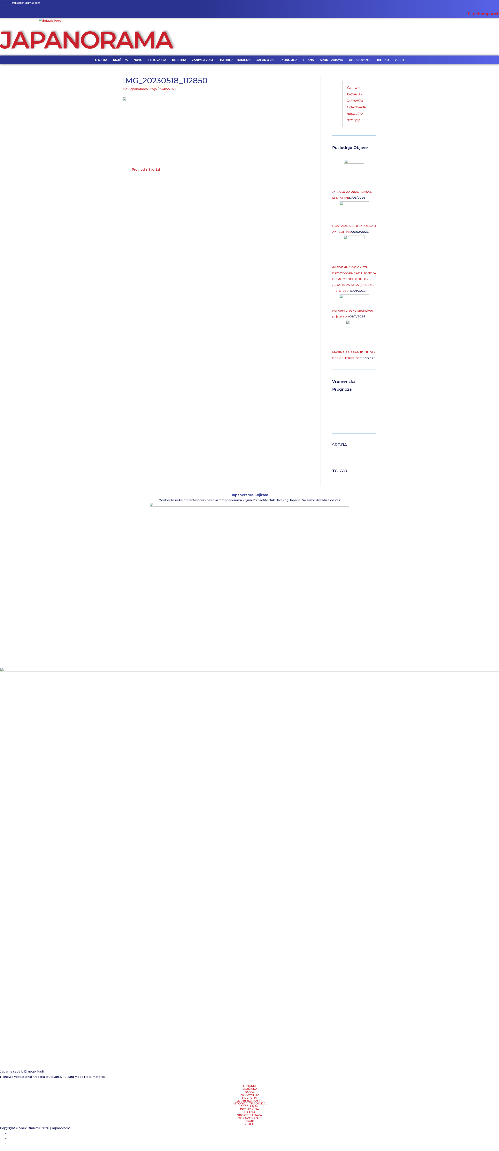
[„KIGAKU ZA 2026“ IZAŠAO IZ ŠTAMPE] (354, 174)
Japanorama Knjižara (249, 495)
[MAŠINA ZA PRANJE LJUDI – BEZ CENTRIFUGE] (354, 334)
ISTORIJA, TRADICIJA (235, 60)
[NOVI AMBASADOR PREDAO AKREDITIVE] (354, 212)
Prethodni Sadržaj (144, 169)
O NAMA (101, 60)
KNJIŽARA (120, 60)
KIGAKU (383, 60)
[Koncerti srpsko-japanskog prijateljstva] (354, 301)
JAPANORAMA (86, 40)
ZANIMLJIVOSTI (203, 60)
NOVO (138, 60)
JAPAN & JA (265, 60)
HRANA (308, 60)
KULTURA (179, 60)
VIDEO (399, 60)
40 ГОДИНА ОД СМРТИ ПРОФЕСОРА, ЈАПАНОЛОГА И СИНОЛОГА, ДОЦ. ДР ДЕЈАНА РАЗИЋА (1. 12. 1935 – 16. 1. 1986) (354, 279)
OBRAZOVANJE (360, 60)
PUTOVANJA (157, 60)
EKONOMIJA (288, 60)
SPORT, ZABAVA (331, 60)
